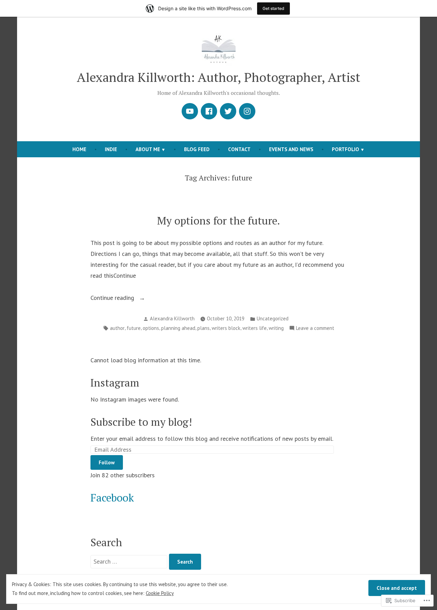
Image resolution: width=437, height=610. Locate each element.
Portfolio (345, 149)
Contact (239, 149)
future (134, 328)
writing (276, 328)
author (117, 328)
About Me (148, 149)
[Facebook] (209, 111)
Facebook (112, 498)
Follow (107, 462)
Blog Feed (197, 149)
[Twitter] (228, 111)
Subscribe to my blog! (141, 422)
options (151, 328)
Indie (111, 149)
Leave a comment (315, 328)
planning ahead (178, 328)
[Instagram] (247, 111)
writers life (254, 328)
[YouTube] (190, 111)
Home (79, 149)
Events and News (291, 149)
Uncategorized (272, 318)
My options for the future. (218, 221)
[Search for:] (129, 561)
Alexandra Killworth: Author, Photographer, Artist (218, 77)
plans (203, 328)
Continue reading (113, 298)
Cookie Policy (160, 593)
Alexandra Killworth (172, 318)
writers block (226, 328)
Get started (273, 8)
